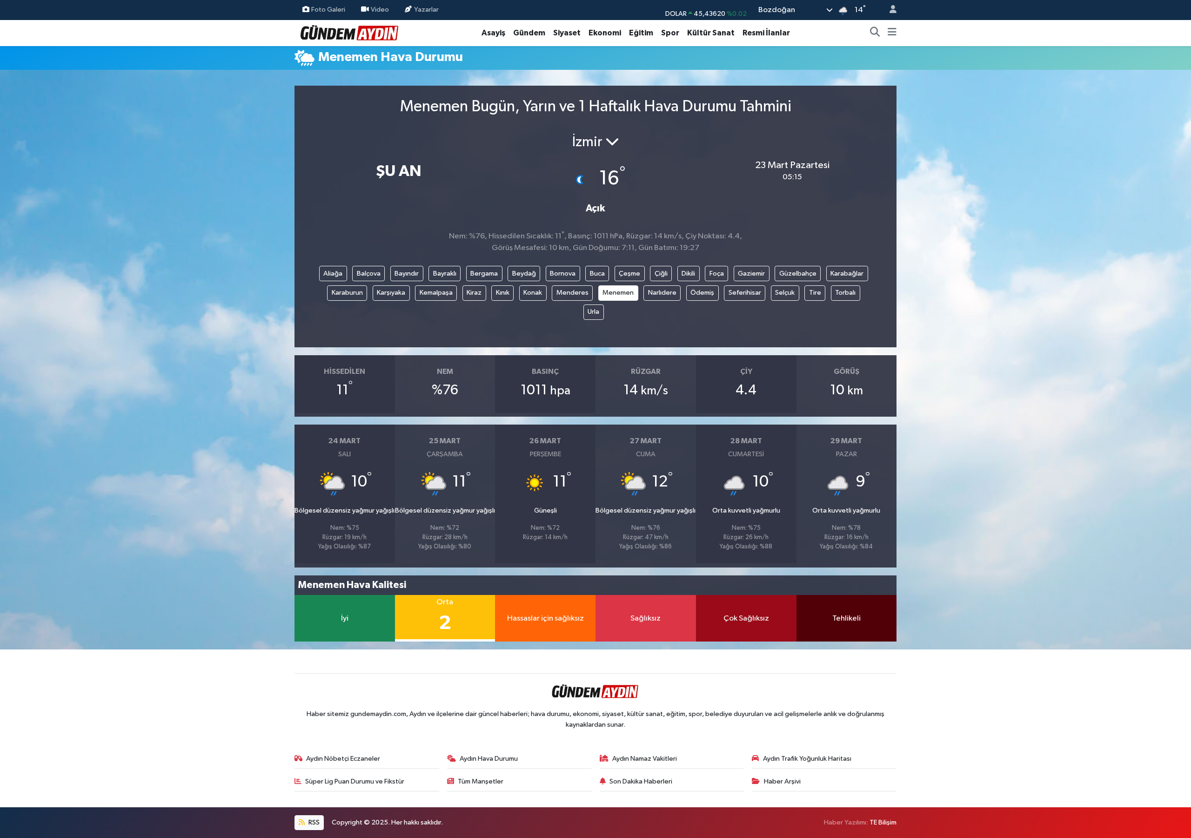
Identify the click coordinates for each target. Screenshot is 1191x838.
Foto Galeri (328, 9)
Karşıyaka (391, 292)
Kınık (502, 292)
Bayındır (407, 273)
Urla (593, 311)
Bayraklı (444, 273)
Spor (670, 33)
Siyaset (567, 33)
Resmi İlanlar (766, 33)
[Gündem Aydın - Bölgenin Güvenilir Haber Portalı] (349, 32)
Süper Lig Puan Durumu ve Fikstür (354, 781)
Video (380, 9)
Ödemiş (702, 292)
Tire (815, 292)
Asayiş (493, 33)
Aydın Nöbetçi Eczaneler (343, 758)
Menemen (618, 292)
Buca (597, 273)
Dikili (688, 273)
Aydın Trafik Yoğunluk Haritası (807, 758)
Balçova (369, 273)
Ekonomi (605, 33)
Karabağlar (846, 273)
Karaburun (347, 292)
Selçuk (785, 292)
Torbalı (845, 292)
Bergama (484, 273)
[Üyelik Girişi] (889, 10)
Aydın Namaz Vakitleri (644, 758)
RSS (313, 822)
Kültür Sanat (711, 33)
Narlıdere (662, 292)
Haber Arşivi (782, 781)
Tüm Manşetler (480, 781)
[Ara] (875, 33)
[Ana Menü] (892, 33)
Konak (532, 292)
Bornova (562, 273)
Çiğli (661, 273)
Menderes (572, 292)
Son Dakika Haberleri (640, 781)
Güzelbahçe (797, 273)
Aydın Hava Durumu (489, 758)
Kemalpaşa (436, 292)
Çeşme (629, 273)
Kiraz (474, 292)
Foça (716, 273)
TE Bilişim (883, 822)
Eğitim (641, 33)
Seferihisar (745, 292)
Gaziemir (751, 273)
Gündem (529, 33)
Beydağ (524, 273)
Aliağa (332, 273)
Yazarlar (426, 9)
